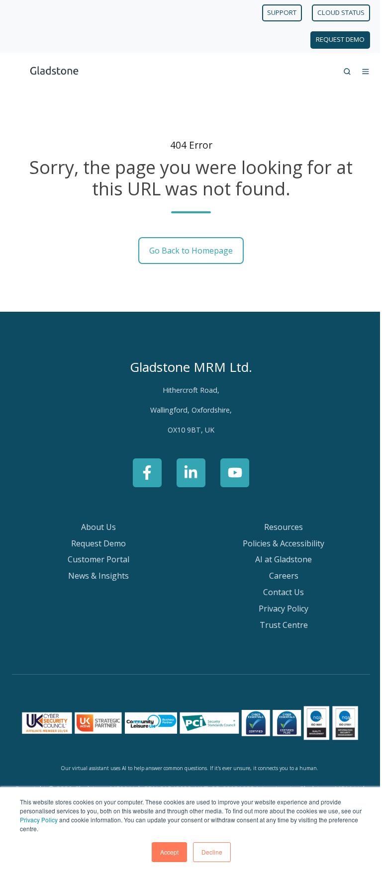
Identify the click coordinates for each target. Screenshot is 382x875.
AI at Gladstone (283, 559)
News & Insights (98, 575)
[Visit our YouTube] (234, 472)
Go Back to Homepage (191, 250)
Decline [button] (211, 852)
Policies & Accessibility (283, 543)
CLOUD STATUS (341, 12)
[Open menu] (365, 71)
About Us (98, 527)
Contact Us (283, 592)
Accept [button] (169, 852)
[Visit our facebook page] (147, 472)
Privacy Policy (39, 819)
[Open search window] (347, 71)
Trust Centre (284, 624)
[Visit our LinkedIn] (191, 472)
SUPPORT (281, 12)
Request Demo (98, 543)
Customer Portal (98, 559)
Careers (283, 575)
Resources (283, 527)
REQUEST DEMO (340, 39)
